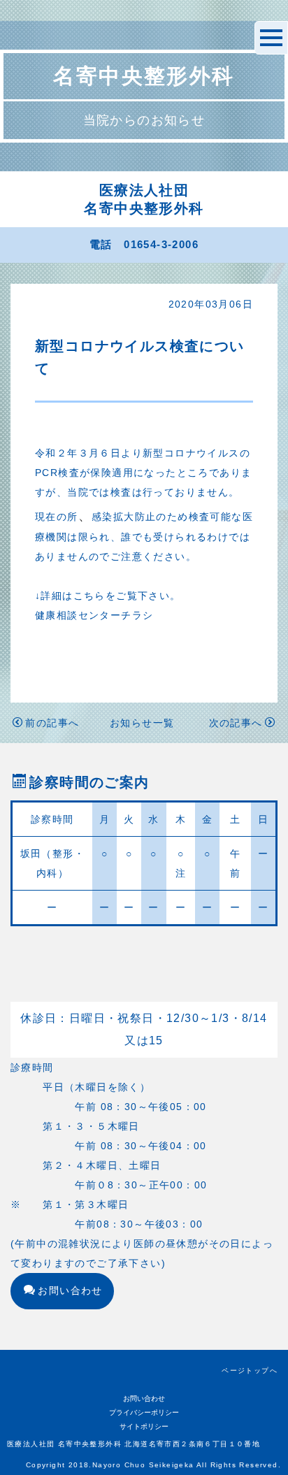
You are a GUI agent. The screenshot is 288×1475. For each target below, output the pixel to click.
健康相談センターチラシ (94, 615)
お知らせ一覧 (142, 722)
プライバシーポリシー (144, 1412)
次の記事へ (236, 722)
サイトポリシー (144, 1426)
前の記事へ (52, 722)
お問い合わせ (70, 1290)
